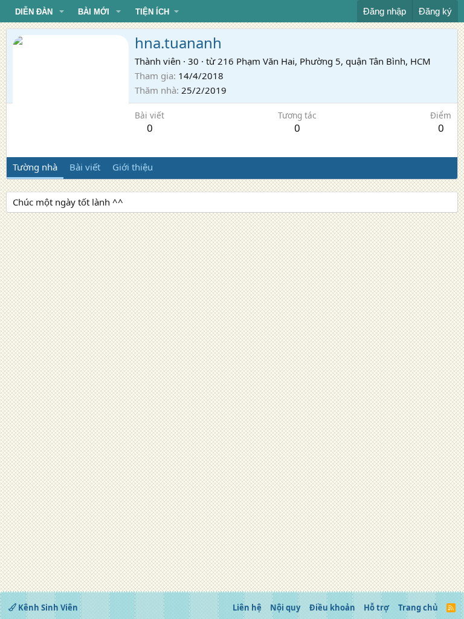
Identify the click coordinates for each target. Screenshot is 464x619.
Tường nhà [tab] (35, 167)
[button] (61, 12)
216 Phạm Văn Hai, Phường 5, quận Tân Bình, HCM (324, 61)
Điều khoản (332, 607)
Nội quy (285, 607)
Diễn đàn (34, 11)
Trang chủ (418, 607)
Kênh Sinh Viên (47, 607)
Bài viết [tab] (84, 167)
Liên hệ (247, 607)
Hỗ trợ (376, 607)
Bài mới (93, 11)
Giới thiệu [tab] (132, 167)
